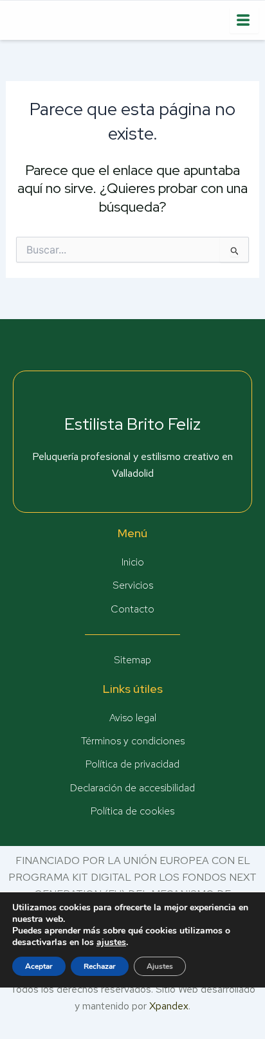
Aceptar (39, 966)
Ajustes (160, 966)
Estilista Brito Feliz (132, 424)
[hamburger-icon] (244, 20)
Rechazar (100, 966)
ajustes (111, 942)
